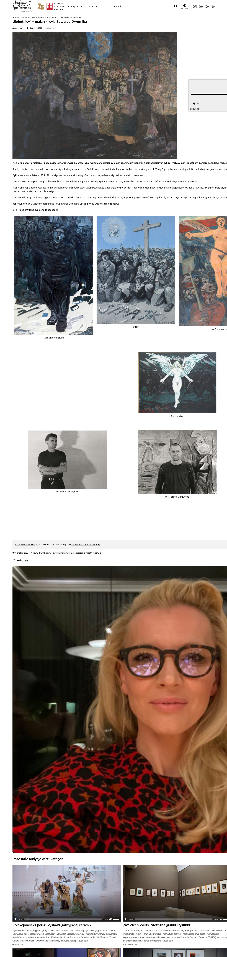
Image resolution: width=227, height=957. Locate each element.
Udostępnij (50, 28)
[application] (67, 919)
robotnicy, (90, 553)
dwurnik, (42, 553)
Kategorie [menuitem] (73, 6)
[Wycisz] (110, 919)
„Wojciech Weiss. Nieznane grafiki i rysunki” (157, 925)
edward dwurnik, (53, 553)
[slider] (190, 94)
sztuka (98, 553)
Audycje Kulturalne (25, 544)
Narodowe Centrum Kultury (85, 544)
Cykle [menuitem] (91, 6)
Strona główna (21, 17)
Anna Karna (19, 28)
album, (35, 553)
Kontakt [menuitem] (118, 6)
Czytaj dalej (83, 941)
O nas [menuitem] (106, 6)
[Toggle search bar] (175, 6)
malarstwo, (65, 553)
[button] (194, 104)
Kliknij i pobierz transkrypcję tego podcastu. (35, 209)
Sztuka (32, 17)
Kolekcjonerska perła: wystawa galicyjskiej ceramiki (52, 925)
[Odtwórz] (16, 919)
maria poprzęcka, (78, 553)
